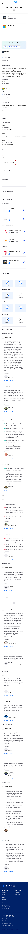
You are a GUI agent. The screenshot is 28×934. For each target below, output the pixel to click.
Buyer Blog (17, 894)
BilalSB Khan (10, 662)
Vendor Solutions (6, 905)
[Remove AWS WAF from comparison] (25, 16)
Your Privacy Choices (6, 923)
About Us (4, 892)
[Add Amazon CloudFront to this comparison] (24, 262)
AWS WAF (10, 16)
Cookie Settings (5, 927)
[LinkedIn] (13, 916)
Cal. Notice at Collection (7, 925)
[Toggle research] (6, 2)
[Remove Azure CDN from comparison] (25, 24)
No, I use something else (14, 46)
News (3, 897)
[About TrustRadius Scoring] (3, 57)
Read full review (8, 380)
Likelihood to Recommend (7, 277)
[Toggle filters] (2, 2)
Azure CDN (11, 25)
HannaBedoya (10, 453)
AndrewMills (10, 486)
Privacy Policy (5, 922)
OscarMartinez (11, 690)
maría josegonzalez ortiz (12, 829)
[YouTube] (3, 916)
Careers (4, 896)
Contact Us (4, 899)
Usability (3, 301)
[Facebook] (7, 916)
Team (3, 894)
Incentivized (7, 373)
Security (4, 920)
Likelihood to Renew (6, 289)
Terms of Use (5, 918)
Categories (17, 892)
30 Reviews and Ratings (12, 18)
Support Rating (5, 314)
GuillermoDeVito (11, 407)
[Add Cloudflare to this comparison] (24, 210)
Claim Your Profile (6, 906)
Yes (5, 46)
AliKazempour (10, 772)
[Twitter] (10, 916)
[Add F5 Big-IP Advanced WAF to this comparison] (24, 231)
